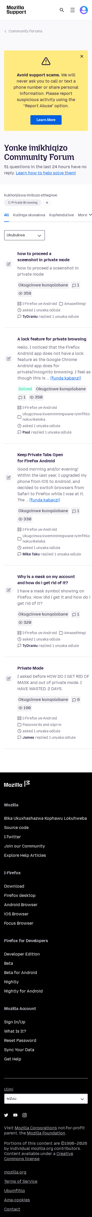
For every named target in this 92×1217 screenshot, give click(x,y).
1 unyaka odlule (65, 316)
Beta (8, 963)
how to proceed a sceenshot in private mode (43, 256)
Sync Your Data (19, 1049)
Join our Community (24, 846)
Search (62, 10)
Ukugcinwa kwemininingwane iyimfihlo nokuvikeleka (56, 417)
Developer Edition (22, 954)
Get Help (12, 1059)
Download (14, 886)
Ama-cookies (17, 1199)
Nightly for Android (23, 991)
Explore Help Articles (25, 855)
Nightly (11, 981)
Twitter (6, 1115)
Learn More (46, 120)
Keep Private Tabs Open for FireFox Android (40, 457)
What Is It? (15, 1031)
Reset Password (20, 1040)
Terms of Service (20, 1181)
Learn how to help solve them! (46, 172)
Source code (16, 827)
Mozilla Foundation (46, 1133)
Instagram (24, 1115)
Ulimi (8, 1089)
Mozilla (17, 785)
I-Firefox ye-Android (39, 304)
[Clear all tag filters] (47, 202)
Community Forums (25, 31)
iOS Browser (16, 914)
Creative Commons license (38, 1156)
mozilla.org (15, 1172)
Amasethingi (75, 304)
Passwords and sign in (41, 725)
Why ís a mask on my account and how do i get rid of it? (46, 579)
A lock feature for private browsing (51, 339)
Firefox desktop (20, 895)
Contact (12, 1209)
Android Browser (21, 904)
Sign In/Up (14, 1022)
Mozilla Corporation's (36, 1127)
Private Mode (30, 668)
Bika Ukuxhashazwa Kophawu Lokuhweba (45, 818)
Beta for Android (20, 972)
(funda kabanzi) (65, 378)
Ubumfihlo (14, 1190)
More (83, 215)
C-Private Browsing (22, 202)
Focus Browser (18, 923)
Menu (72, 10)
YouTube (15, 1115)
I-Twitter (12, 836)
